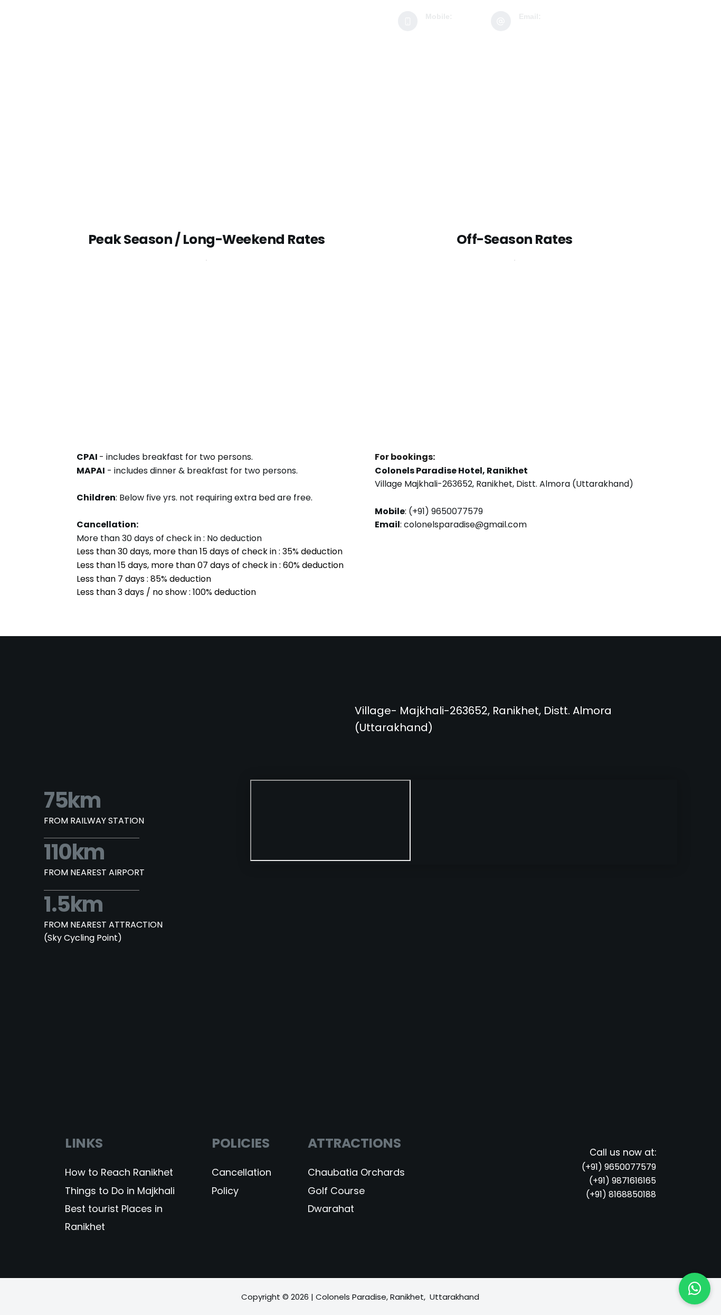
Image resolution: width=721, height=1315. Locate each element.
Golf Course (337, 1190)
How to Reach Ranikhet (119, 1172)
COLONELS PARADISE (105, 14)
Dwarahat (332, 1208)
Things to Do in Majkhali (120, 1190)
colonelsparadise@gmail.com (568, 26)
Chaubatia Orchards (356, 1172)
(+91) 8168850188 (621, 1194)
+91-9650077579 (454, 26)
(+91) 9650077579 (446, 511)
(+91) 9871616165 (622, 1181)
